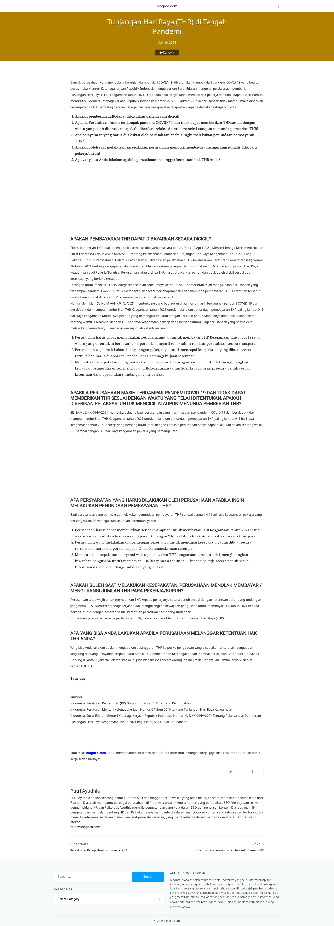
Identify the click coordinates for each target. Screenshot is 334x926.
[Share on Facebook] (253, 771)
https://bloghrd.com (85, 827)
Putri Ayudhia (85, 791)
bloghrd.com (167, 6)
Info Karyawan (167, 52)
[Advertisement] (167, 208)
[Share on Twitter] (231, 771)
